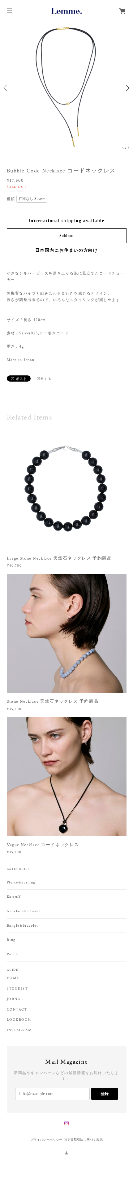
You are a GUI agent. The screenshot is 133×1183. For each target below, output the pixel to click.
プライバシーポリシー (46, 1139)
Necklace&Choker (24, 911)
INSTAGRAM (19, 1030)
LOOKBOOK (19, 1020)
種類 (11, 199)
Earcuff (14, 896)
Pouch (12, 954)
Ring (11, 939)
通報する (44, 378)
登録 (105, 1093)
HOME (13, 978)
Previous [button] (6, 88)
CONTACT (17, 1009)
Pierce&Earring (21, 882)
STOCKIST (17, 989)
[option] (66, 88)
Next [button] (127, 88)
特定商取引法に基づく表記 (83, 1139)
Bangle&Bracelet (22, 925)
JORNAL (15, 999)
